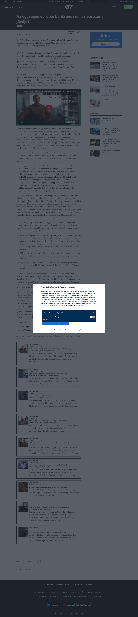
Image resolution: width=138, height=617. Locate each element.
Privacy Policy (80, 330)
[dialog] (69, 308)
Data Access (69, 330)
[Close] (101, 287)
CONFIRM (55, 323)
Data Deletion (58, 330)
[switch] (92, 317)
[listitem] (68, 313)
